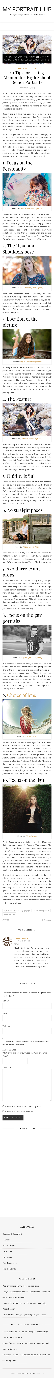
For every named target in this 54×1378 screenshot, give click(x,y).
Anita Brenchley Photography (31, 287)
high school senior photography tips (17, 911)
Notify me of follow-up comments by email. (23, 1106)
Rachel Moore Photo (31, 547)
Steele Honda (21, 938)
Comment (7, 1067)
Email (6, 1013)
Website (6, 1026)
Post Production (10, 1263)
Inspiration (7, 1251)
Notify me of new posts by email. (19, 1111)
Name (6, 1000)
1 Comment (46, 920)
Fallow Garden (31, 736)
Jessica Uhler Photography (31, 208)
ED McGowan (31, 836)
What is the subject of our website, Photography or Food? (25, 1054)
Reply (16, 944)
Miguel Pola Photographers (31, 361)
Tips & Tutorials (27, 68)
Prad (7, 920)
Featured (6, 1239)
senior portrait (9, 914)
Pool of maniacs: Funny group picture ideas (21, 1286)
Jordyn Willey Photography (31, 438)
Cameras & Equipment (12, 1234)
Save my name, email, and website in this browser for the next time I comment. (26, 1043)
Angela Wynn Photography (31, 658)
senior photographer (41, 911)
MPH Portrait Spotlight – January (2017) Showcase (24, 1314)
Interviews (7, 1257)
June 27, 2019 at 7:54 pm (22, 941)
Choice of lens (21, 695)
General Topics (9, 1245)
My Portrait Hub (27, 9)
